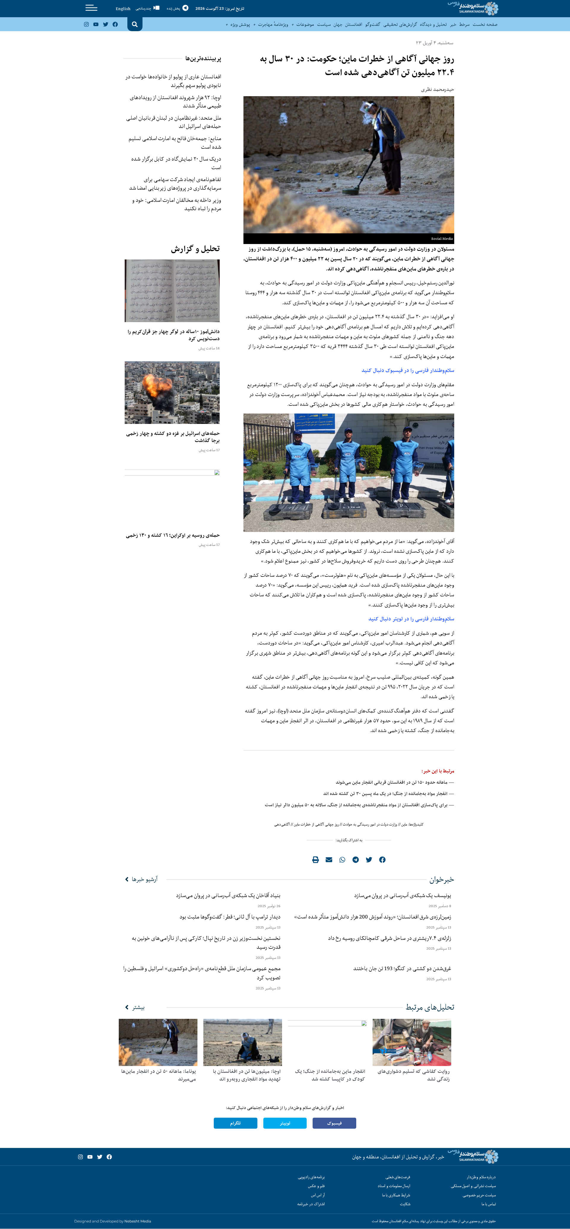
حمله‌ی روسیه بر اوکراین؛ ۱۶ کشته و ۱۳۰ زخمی (173, 535)
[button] (134, 24)
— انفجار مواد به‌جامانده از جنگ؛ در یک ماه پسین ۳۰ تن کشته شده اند (388, 793)
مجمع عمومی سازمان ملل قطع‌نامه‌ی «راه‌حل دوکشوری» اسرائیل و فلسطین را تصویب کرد (202, 973)
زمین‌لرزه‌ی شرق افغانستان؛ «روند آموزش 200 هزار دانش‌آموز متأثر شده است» (371, 916)
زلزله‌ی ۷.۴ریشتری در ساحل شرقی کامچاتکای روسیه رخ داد (389, 938)
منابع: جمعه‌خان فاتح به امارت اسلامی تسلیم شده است (175, 143)
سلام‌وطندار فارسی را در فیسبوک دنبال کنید (408, 370)
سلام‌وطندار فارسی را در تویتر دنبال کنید (411, 619)
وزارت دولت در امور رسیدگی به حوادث (370, 824)
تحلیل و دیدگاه (433, 24)
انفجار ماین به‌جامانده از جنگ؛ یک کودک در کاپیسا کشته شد (330, 1075)
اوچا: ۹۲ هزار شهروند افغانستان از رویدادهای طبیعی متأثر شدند (175, 102)
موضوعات (305, 24)
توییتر (285, 1123)
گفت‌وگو (372, 24)
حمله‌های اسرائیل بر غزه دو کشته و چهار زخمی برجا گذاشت (173, 437)
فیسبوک (334, 1123)
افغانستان (353, 24)
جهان (338, 24)
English (123, 9)
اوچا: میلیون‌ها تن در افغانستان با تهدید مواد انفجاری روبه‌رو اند (247, 1075)
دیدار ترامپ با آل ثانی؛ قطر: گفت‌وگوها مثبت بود (230, 916)
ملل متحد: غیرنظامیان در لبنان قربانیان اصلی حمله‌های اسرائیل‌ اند (173, 122)
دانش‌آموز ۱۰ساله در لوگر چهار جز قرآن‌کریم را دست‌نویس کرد (174, 335)
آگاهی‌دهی (282, 824)
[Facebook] (115, 24)
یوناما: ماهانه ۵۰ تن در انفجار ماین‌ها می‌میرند (158, 1075)
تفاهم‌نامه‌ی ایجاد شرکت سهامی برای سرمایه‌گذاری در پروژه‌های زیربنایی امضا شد (175, 184)
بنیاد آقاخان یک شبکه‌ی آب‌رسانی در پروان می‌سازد (228, 895)
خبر (453, 24)
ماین (404, 824)
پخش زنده (173, 8)
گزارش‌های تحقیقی (400, 24)
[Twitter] (105, 24)
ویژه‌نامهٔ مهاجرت (273, 24)
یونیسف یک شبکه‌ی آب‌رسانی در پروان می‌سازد (402, 895)
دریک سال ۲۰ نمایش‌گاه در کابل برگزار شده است (176, 163)
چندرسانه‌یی (143, 8)
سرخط (464, 24)
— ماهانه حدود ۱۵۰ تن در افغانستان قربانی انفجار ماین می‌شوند (395, 782)
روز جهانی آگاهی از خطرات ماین (316, 824)
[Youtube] (96, 24)
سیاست (324, 24)
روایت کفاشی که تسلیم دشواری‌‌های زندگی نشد (414, 1075)
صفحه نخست (485, 24)
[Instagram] (86, 24)
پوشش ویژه (240, 24)
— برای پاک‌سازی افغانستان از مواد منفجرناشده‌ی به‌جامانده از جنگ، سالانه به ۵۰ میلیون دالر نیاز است (359, 805)
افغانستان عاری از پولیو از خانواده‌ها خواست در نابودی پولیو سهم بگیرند (173, 81)
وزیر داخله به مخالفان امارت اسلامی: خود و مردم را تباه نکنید (176, 204)
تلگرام (235, 1123)
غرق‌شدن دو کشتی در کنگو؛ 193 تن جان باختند (402, 968)
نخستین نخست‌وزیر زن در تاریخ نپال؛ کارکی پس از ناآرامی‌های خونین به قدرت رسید (206, 942)
